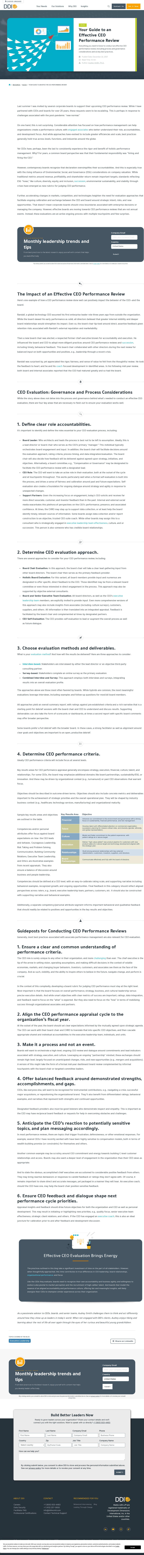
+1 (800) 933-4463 (101, 1422)
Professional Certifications (25, 1513)
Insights (84, 6)
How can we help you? (29, 1451)
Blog (95, 1505)
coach (59, 366)
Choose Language (14, 1)
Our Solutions (57, 6)
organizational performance (40, 1275)
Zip (47, 1440)
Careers (17, 1504)
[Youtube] (113, 1529)
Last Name (50, 1431)
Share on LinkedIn (124, 1341)
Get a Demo (133, 6)
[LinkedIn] (105, 1529)
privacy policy (96, 263)
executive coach (106, 1216)
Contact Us (119, 6)
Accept (133, 1547)
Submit (116, 254)
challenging (100, 958)
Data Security (20, 1507)
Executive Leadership (19, 1341)
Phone (102, 1431)
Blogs (24, 85)
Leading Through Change (83, 1507)
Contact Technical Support (55, 1513)
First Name (24, 1431)
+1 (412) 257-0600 (52, 1507)
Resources (16, 85)
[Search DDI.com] (109, 6)
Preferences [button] (45, 1548)
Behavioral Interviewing (83, 1505)
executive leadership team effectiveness (87, 523)
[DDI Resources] (129, 1529)
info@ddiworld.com (52, 1510)
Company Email (118, 233)
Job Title (76, 1440)
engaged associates (78, 130)
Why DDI (72, 6)
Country (114, 242)
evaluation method (40, 654)
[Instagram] (121, 1529)
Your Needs (41, 6)
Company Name (106, 1440)
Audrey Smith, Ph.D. (96, 63)
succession (79, 181)
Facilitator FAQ (20, 1510)
